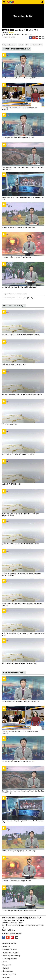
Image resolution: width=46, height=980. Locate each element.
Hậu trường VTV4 (9, 974)
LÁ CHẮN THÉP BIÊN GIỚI (11, 484)
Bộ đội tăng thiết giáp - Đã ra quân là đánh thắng (19, 663)
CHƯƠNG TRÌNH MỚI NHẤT (13, 672)
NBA (27, 44)
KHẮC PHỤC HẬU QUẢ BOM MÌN (14, 364)
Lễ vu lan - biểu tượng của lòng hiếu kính (16, 257)
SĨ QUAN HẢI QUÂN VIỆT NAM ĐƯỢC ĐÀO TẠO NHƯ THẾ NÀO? (23, 634)
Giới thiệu (5, 977)
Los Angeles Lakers (36, 44)
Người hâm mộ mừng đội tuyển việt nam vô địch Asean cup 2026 (23, 198)
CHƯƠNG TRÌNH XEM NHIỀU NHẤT (16, 49)
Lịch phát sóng (7, 971)
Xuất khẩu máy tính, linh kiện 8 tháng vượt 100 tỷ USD (21, 78)
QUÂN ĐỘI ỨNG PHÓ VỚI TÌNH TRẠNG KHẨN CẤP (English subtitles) (20, 514)
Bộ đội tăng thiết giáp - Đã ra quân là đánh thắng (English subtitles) (22, 604)
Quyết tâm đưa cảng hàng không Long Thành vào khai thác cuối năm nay (23, 168)
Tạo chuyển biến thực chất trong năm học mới (18, 137)
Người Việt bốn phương (11, 956)
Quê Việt (5, 968)
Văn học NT (6, 965)
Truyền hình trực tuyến (10, 952)
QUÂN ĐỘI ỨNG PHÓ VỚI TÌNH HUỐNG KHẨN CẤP (20, 544)
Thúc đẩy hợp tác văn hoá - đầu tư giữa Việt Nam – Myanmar (20, 108)
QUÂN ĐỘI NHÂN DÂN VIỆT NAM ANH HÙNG (18, 454)
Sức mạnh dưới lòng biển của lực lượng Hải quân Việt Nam (22, 394)
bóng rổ (21, 44)
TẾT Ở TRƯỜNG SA (9, 424)
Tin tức (4, 962)
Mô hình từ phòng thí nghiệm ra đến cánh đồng (18, 227)
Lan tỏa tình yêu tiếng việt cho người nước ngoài (19, 287)
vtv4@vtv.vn (11, 930)
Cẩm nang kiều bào (9, 959)
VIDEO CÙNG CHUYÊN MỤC (13, 306)
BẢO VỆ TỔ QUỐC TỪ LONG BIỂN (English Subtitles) (21, 334)
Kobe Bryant (12, 44)
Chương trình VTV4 (9, 949)
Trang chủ (6, 946)
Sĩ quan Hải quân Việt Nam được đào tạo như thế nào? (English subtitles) (21, 574)
